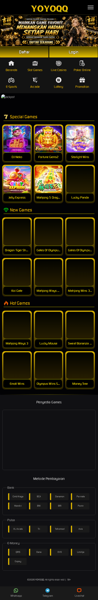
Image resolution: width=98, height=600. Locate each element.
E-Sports (11, 87)
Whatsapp (16, 595)
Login (73, 52)
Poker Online (82, 70)
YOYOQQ (39, 579)
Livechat (79, 595)
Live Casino (58, 70)
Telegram (48, 595)
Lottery (58, 87)
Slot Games (35, 70)
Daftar (24, 52)
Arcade (35, 87)
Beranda (11, 70)
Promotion (82, 87)
